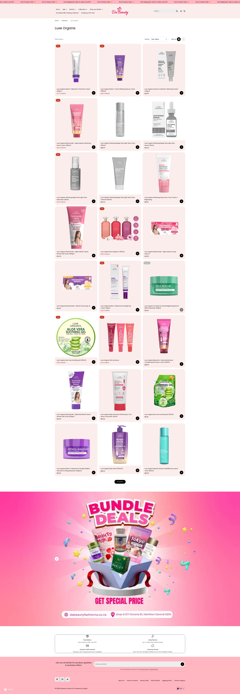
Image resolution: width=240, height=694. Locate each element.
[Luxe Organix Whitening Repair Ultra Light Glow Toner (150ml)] (120, 119)
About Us (121, 680)
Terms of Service (132, 680)
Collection (64, 21)
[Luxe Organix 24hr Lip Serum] (120, 336)
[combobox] (166, 11)
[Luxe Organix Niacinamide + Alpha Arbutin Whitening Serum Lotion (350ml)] (76, 119)
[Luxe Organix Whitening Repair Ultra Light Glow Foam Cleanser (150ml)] (120, 173)
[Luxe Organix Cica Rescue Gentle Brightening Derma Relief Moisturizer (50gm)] (164, 282)
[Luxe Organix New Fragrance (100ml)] (120, 227)
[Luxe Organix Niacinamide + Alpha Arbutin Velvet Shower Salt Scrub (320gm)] (76, 227)
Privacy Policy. (154, 669)
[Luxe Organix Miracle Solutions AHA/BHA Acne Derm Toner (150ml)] (164, 444)
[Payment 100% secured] (87, 648)
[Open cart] (184, 11)
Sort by (147, 39)
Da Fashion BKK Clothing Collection (67, 13)
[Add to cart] (93, 93)
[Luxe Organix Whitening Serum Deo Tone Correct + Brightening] (164, 173)
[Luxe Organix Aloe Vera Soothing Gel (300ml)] (76, 336)
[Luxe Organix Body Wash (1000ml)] (120, 444)
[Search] (177, 11)
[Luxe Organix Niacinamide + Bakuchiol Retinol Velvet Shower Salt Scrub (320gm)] (76, 390)
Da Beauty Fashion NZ (67, 688)
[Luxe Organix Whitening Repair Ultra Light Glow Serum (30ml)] (164, 119)
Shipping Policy (167, 680)
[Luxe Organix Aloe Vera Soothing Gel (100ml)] (164, 390)
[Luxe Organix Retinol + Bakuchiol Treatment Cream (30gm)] (76, 65)
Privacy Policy (144, 680)
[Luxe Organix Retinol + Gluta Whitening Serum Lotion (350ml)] (120, 65)
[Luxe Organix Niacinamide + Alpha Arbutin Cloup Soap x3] (164, 227)
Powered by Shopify (81, 688)
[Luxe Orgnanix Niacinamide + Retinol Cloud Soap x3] (76, 282)
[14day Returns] (152, 639)
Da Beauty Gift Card (87, 13)
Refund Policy (155, 680)
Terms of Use (144, 669)
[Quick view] (93, 47)
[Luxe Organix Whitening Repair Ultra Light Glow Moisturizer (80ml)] (76, 173)
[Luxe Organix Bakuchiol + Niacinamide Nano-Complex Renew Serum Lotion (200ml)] (164, 336)
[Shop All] (57, 559)
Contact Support (179, 680)
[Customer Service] (152, 648)
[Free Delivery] (87, 639)
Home (58, 9)
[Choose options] (137, 253)
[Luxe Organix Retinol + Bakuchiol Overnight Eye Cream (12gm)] (120, 282)
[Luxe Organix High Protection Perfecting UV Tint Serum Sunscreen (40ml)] (120, 390)
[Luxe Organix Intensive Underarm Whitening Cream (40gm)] (164, 65)
